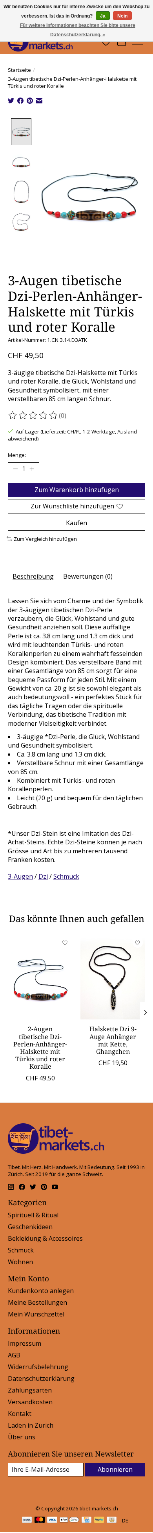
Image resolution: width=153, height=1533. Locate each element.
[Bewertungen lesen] (33, 415)
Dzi (43, 876)
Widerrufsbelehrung (38, 1366)
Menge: (17, 454)
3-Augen (20, 876)
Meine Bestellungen (37, 1302)
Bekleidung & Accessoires (45, 1238)
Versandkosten (30, 1402)
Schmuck (66, 876)
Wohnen (20, 1262)
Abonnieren (115, 1469)
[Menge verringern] (15, 469)
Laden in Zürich (30, 1425)
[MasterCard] (40, 1520)
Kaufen (76, 523)
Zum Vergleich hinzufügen (45, 538)
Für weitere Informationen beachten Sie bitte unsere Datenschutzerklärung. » (77, 30)
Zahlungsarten (30, 1390)
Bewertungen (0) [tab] (88, 576)
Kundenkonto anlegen (41, 1290)
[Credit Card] (86, 1520)
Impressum (24, 1343)
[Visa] (52, 1520)
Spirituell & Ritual (33, 1215)
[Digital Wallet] (69, 1520)
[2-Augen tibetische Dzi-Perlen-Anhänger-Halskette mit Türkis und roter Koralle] (40, 978)
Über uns (21, 1437)
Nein (122, 16)
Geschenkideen (30, 1226)
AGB (14, 1355)
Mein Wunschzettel (36, 1314)
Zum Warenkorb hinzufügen (77, 489)
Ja (103, 16)
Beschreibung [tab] (33, 576)
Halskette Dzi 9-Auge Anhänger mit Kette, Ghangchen (113, 1040)
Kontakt (19, 1413)
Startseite (19, 69)
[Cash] (112, 1520)
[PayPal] (99, 1520)
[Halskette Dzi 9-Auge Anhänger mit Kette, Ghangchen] (112, 978)
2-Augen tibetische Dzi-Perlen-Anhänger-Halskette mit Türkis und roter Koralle (40, 1048)
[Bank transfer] (27, 1520)
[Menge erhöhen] (32, 469)
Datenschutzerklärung (41, 1378)
